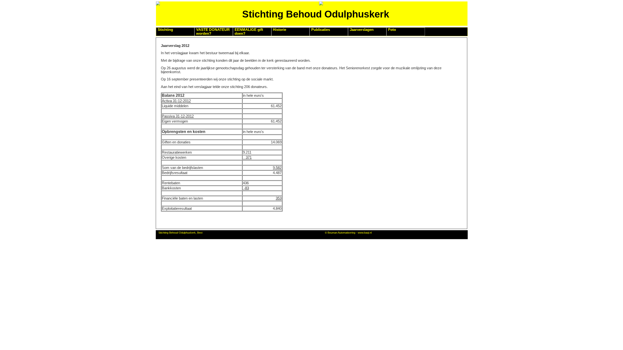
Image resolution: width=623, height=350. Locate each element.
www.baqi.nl (365, 232)
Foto (392, 30)
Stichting (165, 30)
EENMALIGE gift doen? (249, 31)
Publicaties (320, 30)
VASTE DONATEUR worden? (213, 31)
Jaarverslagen (362, 30)
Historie (279, 30)
